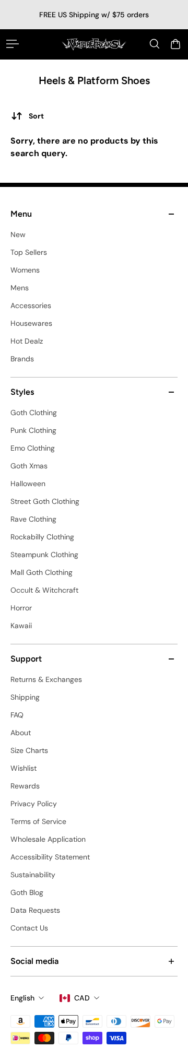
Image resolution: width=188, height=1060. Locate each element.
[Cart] (175, 43)
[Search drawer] (154, 43)
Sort (36, 116)
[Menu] (12, 43)
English (22, 998)
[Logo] (94, 44)
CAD (82, 998)
